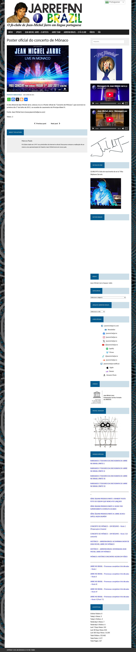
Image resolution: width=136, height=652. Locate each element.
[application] (109, 94)
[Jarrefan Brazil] (68, 14)
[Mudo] (123, 103)
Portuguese (114, 2)
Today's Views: (95, 616)
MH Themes (32, 650)
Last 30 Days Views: (97, 630)
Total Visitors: (95, 635)
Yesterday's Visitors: (97, 625)
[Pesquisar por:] (108, 41)
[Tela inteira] (126, 103)
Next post (54, 124)
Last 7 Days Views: (96, 627)
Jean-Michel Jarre (96, 283)
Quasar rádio (107, 283)
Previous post (41, 124)
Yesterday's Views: (96, 622)
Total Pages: (94, 641)
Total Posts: (94, 638)
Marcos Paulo (17, 95)
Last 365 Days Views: (97, 633)
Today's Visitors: (96, 619)
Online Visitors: (95, 614)
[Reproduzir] (93, 103)
